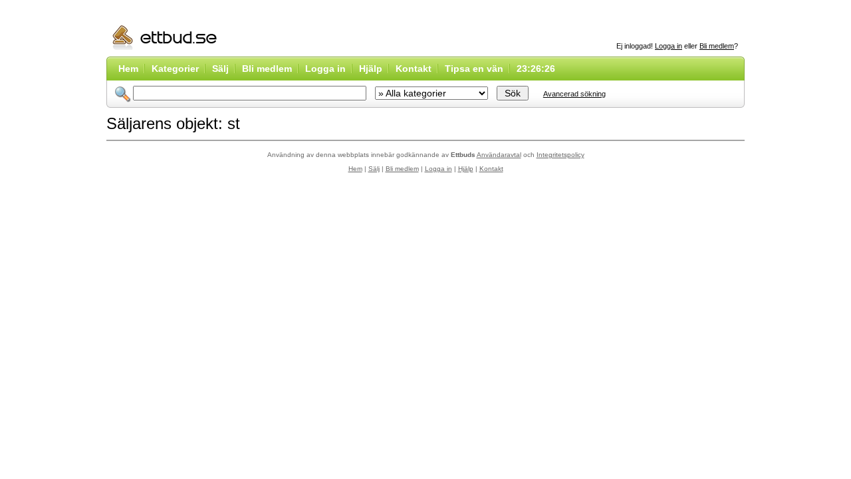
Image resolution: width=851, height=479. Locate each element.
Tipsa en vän (474, 68)
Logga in (668, 46)
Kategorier (175, 68)
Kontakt (413, 68)
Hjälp (370, 68)
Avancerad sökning (574, 94)
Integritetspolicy (560, 154)
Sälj (220, 68)
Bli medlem (716, 46)
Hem (128, 68)
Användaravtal (499, 154)
